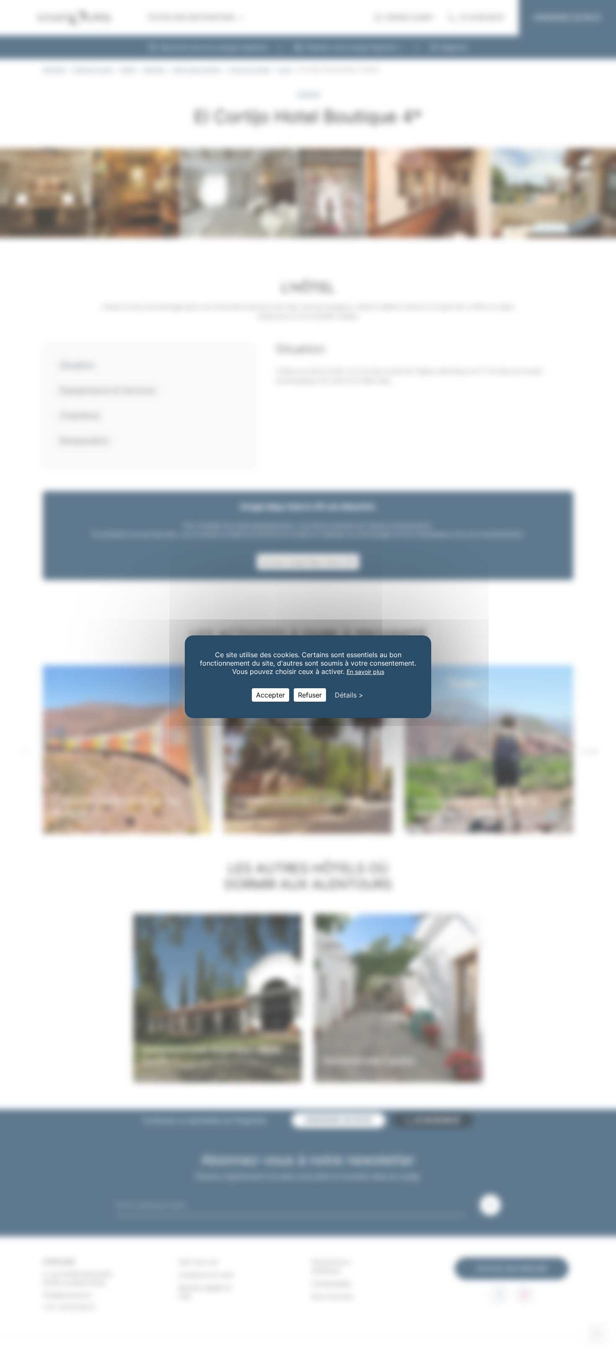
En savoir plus (365, 671)
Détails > (349, 695)
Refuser (310, 695)
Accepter (270, 695)
